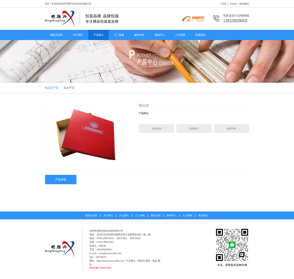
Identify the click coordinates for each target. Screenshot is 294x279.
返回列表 (231, 128)
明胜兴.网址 (144, 260)
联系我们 (244, 3)
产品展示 (98, 34)
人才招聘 (180, 34)
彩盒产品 (69, 87)
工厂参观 (119, 34)
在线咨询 (156, 128)
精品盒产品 (52, 87)
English (233, 4)
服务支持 (139, 34)
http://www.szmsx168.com (111, 260)
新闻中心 (160, 34)
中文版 (223, 4)
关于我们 (78, 34)
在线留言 (194, 128)
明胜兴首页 (56, 34)
